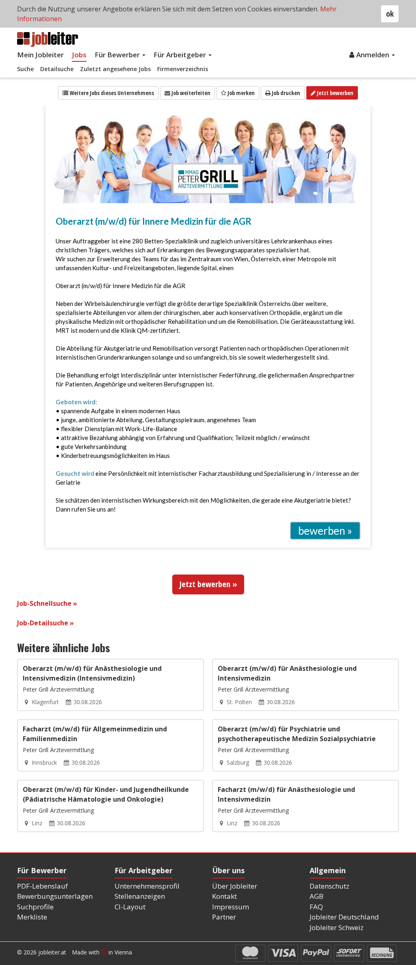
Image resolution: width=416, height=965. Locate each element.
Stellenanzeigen (140, 896)
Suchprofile (35, 906)
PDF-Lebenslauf (42, 886)
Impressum (230, 906)
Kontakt (224, 896)
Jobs (79, 54)
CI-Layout (130, 906)
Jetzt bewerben (334, 93)
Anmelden (373, 54)
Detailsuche (57, 69)
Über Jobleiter (234, 886)
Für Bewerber (118, 54)
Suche (25, 69)
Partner (224, 917)
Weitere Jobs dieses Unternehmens (111, 93)
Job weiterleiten (190, 93)
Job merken (240, 93)
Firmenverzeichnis (182, 69)
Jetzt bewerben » (208, 584)
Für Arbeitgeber (181, 54)
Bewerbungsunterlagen (55, 896)
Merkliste (32, 917)
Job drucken (285, 93)
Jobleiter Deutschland (344, 917)
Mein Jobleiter (40, 54)
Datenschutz (329, 886)
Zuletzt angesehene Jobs (115, 69)
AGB (316, 896)
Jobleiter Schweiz (337, 927)
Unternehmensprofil (147, 886)
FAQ (316, 906)
